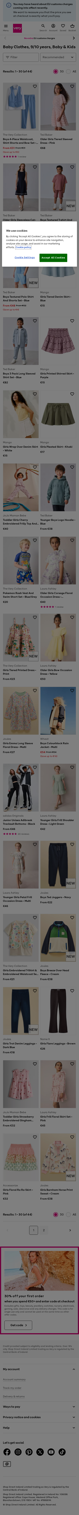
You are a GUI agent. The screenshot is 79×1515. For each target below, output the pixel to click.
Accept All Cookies (53, 258)
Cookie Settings (25, 257)
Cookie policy (23, 247)
